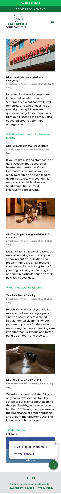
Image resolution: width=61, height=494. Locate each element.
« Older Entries (16, 430)
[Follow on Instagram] (33, 477)
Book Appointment (30, 9)
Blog (8, 87)
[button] (53, 464)
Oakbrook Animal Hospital (23, 84)
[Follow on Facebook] (27, 477)
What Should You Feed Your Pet (23, 380)
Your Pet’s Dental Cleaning (21, 295)
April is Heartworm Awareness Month (27, 146)
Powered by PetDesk (21, 487)
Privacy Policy (44, 487)
